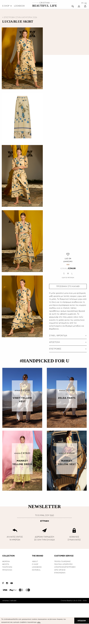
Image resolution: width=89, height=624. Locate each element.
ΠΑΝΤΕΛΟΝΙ (7, 567)
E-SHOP (5, 6)
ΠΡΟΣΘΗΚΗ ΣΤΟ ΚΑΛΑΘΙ (67, 286)
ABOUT (35, 561)
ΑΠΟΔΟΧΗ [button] (82, 621)
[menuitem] (7, 6)
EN (82, 3)
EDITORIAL (36, 570)
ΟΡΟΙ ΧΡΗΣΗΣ (59, 570)
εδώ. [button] (39, 622)
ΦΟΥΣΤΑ (5, 564)
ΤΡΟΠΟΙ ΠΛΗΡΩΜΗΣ (62, 561)
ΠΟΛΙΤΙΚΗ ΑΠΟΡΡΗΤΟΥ (63, 564)
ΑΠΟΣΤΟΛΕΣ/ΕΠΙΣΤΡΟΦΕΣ (65, 567)
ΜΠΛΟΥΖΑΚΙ (7, 570)
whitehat (5, 600)
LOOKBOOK (19, 6)
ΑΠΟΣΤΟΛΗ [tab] (54, 342)
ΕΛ (86, 3)
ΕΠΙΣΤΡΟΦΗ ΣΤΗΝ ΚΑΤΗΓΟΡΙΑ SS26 (20, 17)
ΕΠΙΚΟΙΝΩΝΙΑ (59, 573)
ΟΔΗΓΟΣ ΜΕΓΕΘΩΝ (68, 277)
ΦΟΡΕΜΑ (6, 561)
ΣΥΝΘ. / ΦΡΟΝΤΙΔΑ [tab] (58, 336)
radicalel (13, 600)
